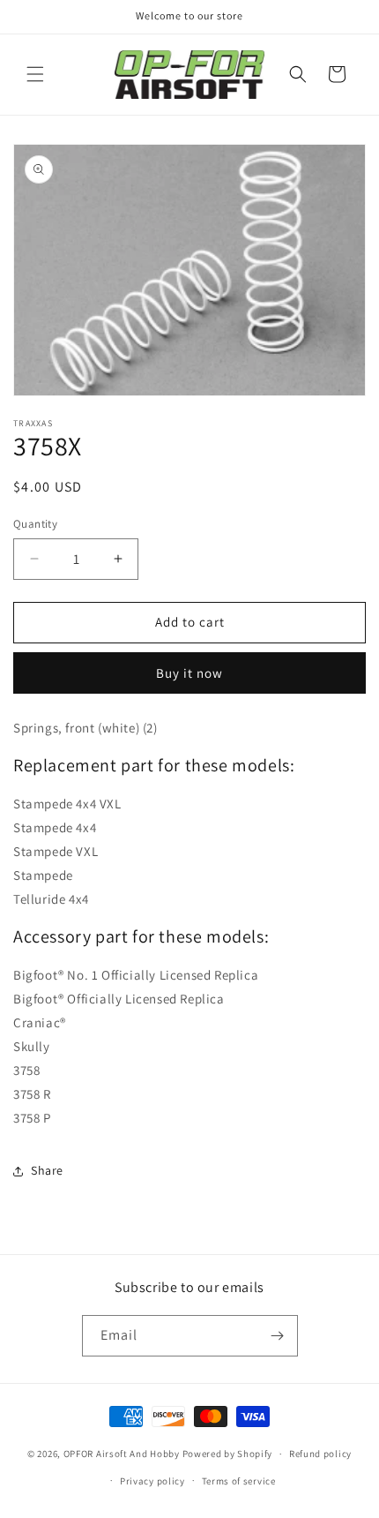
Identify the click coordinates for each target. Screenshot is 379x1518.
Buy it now (189, 673)
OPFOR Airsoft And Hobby (121, 1453)
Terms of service (239, 1481)
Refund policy (320, 1453)
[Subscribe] (277, 1335)
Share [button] (47, 1170)
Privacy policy (152, 1481)
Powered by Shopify (227, 1453)
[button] (35, 74)
